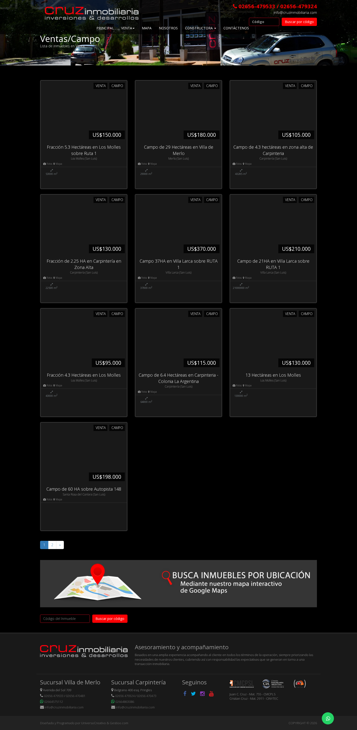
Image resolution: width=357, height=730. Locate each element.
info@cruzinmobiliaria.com (295, 12)
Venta (126, 28)
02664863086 (124, 701)
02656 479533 (53, 696)
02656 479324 (125, 696)
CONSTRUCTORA (199, 28)
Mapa (147, 28)
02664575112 (53, 701)
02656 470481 (75, 696)
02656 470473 (146, 696)
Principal (105, 28)
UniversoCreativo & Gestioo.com (104, 723)
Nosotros (168, 28)
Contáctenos (236, 28)
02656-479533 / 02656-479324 (277, 6)
